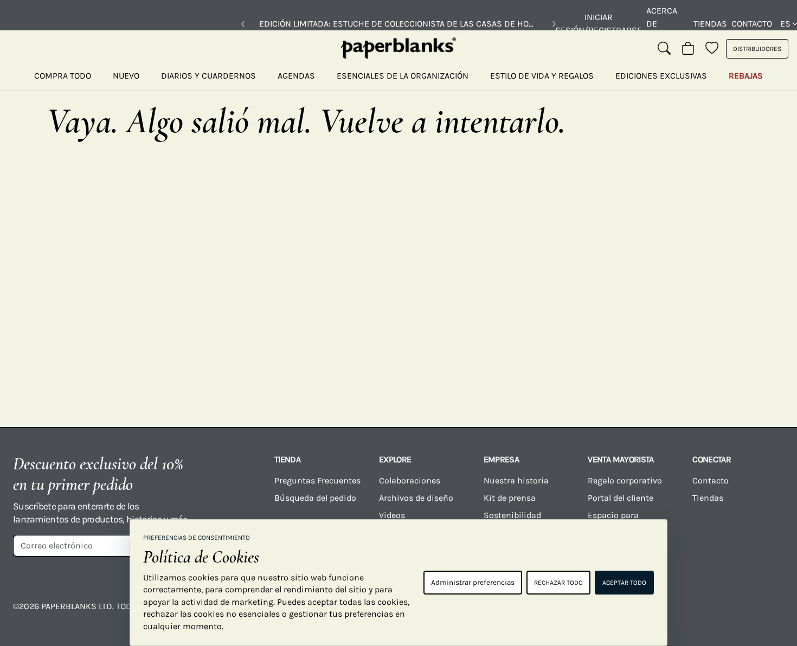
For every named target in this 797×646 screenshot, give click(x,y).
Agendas (296, 75)
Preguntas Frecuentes (317, 480)
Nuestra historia (516, 480)
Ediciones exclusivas (661, 75)
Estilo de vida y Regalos (542, 75)
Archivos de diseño (416, 498)
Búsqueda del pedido (316, 498)
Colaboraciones (409, 480)
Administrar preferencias (473, 582)
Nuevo (126, 75)
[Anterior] (243, 24)
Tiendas (710, 23)
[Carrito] (688, 49)
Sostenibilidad (512, 515)
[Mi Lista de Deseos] (712, 49)
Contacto (751, 23)
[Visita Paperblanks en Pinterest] (767, 614)
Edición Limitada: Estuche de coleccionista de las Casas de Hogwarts (398, 23)
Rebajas (746, 75)
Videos (392, 515)
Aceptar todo (624, 582)
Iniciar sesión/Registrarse (598, 23)
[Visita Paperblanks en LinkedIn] (724, 614)
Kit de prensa (510, 498)
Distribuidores (757, 49)
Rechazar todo (558, 582)
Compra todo (62, 75)
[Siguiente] (554, 24)
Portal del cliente (620, 498)
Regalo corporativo (625, 480)
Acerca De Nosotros (667, 23)
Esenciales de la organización (402, 75)
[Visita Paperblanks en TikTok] (681, 614)
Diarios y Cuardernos (208, 75)
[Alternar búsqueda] (664, 49)
